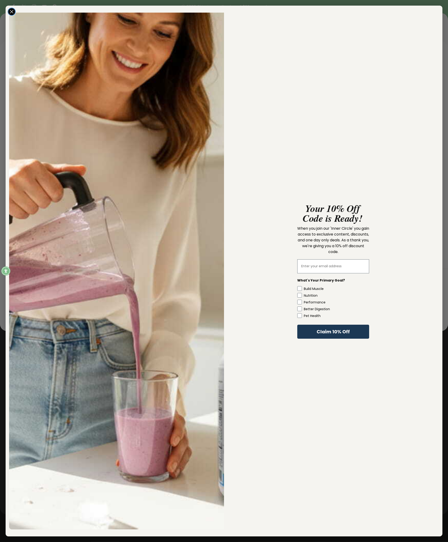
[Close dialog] (11, 11)
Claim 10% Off (333, 331)
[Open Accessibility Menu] (5, 271)
